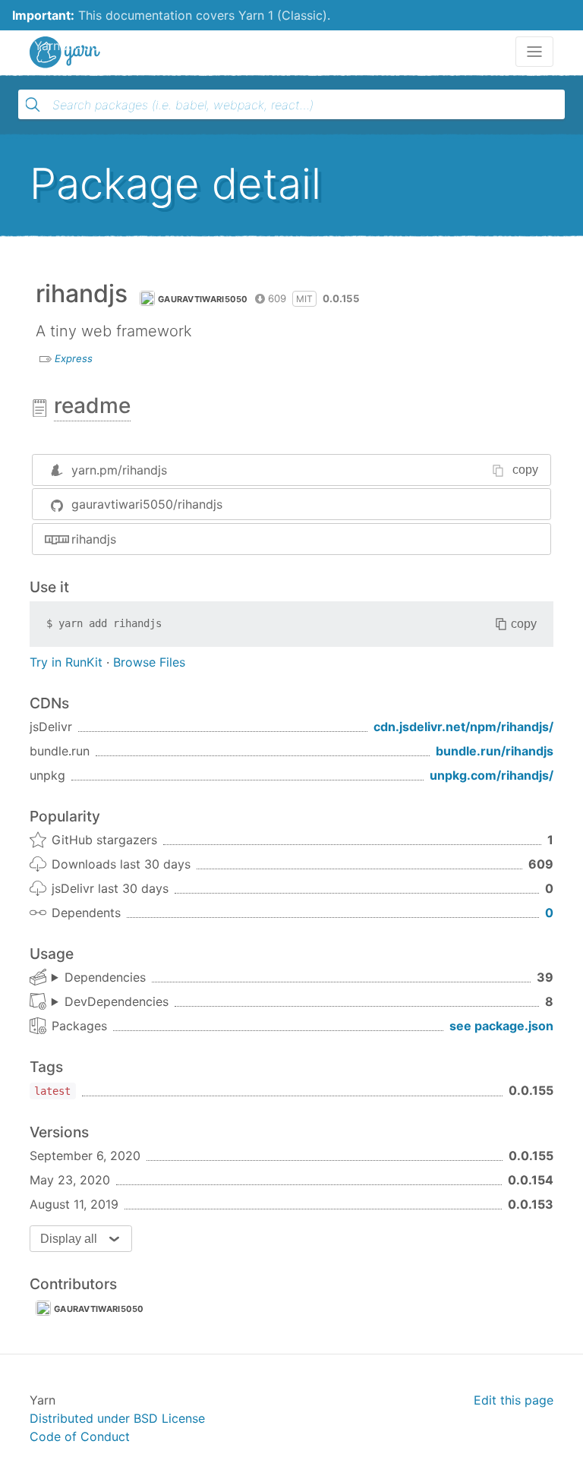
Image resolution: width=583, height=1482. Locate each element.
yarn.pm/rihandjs (119, 470)
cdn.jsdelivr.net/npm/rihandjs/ (463, 726)
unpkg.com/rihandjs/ (491, 775)
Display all (68, 1238)
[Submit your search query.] (32, 105)
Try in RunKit (66, 662)
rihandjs (93, 539)
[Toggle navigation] (534, 51)
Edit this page (513, 1400)
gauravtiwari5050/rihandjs (146, 504)
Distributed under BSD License (117, 1418)
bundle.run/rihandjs (494, 750)
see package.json (501, 1025)
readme (92, 405)
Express (74, 358)
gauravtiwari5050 (203, 299)
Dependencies (105, 977)
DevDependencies (117, 1001)
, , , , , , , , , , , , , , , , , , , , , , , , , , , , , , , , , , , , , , (99, 978)
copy (525, 469)
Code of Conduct (80, 1436)
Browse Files (149, 662)
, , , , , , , (110, 1002)
